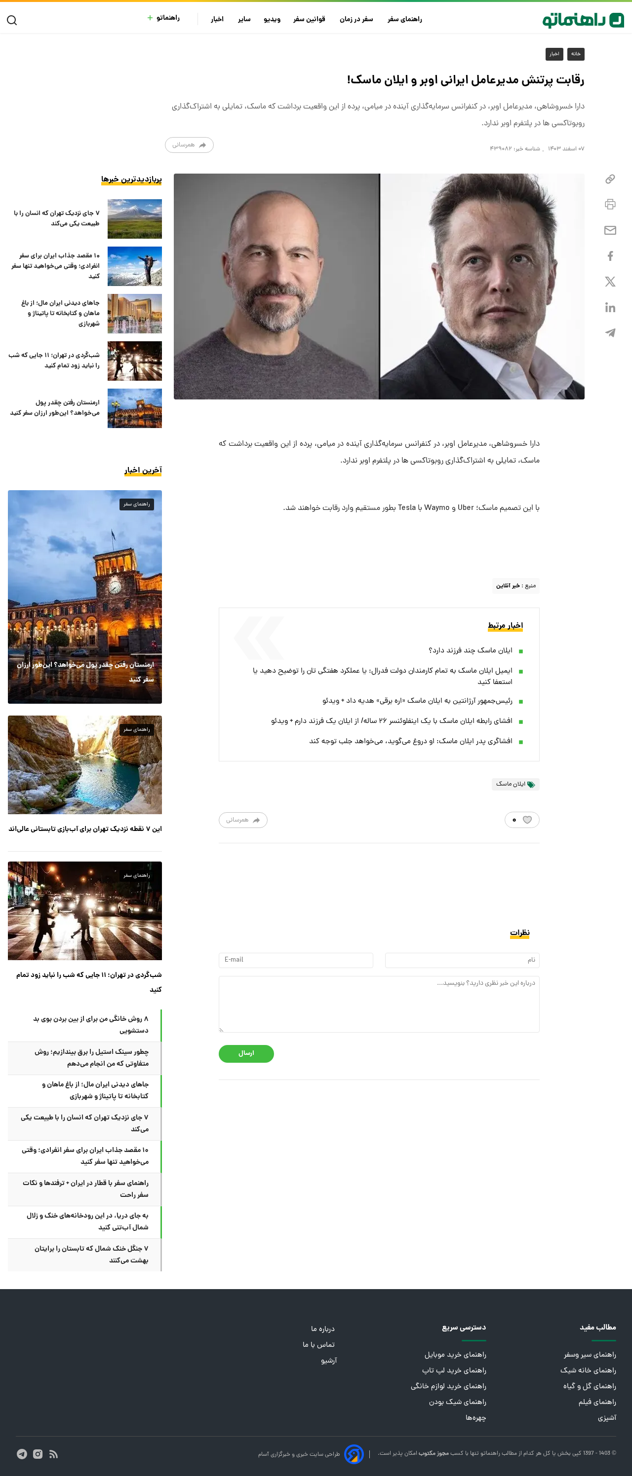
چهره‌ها (476, 1418)
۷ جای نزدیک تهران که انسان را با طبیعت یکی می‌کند (57, 219)
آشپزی (607, 1418)
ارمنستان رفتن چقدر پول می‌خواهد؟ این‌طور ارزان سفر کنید (55, 408)
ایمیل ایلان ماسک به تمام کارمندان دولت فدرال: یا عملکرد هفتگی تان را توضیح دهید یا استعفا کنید (383, 677)
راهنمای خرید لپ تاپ (454, 1371)
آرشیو (329, 1361)
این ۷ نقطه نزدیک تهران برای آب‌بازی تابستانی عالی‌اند (85, 829)
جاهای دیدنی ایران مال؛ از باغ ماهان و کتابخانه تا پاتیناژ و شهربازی (60, 313)
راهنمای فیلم (597, 1402)
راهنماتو (168, 18)
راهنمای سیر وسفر (590, 1355)
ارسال (246, 1053)
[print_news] (610, 204)
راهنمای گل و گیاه (589, 1387)
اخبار (218, 20)
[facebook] (610, 256)
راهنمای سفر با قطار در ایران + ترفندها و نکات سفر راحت (86, 1189)
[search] (14, 20)
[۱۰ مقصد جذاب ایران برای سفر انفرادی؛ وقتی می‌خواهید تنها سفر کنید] (135, 266)
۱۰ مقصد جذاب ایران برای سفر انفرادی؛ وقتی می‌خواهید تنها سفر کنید (55, 266)
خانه (576, 54)
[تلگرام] (610, 333)
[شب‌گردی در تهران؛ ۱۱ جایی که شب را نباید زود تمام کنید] (135, 361)
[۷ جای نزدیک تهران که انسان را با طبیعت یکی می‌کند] (135, 219)
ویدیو (272, 20)
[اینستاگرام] (37, 1454)
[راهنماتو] (583, 21)
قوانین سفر (310, 20)
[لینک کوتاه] (610, 179)
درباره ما (324, 1329)
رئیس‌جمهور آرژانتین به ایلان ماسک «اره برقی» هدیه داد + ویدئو (417, 701)
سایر (244, 20)
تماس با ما (320, 1345)
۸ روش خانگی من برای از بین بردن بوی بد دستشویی (91, 1025)
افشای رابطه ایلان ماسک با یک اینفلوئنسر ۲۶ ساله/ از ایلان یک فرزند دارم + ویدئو (392, 721)
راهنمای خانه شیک (588, 1371)
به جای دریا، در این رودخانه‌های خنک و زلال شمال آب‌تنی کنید (88, 1222)
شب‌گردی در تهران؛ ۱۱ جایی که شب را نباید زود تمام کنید (54, 361)
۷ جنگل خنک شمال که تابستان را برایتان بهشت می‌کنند (92, 1255)
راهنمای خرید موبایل (455, 1355)
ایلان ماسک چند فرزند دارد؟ (471, 651)
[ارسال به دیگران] (610, 230)
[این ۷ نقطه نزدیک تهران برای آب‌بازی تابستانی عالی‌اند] (85, 765)
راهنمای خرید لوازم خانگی (448, 1387)
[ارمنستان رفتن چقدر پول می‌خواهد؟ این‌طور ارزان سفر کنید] (135, 408)
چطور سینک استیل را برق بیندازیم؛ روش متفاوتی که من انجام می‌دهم (92, 1058)
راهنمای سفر (406, 20)
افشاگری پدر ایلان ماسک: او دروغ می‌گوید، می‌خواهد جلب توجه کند (411, 742)
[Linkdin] (610, 307)
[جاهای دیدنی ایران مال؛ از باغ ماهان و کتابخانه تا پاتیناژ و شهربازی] (135, 313)
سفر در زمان (357, 20)
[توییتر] (610, 282)
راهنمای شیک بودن (457, 1402)
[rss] (53, 1454)
